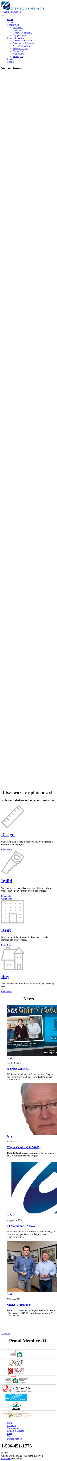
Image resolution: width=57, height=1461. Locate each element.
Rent (6, 930)
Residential (6, 896)
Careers (17, 12)
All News (5, 1333)
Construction (13, 1428)
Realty (10, 1433)
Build (6, 881)
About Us (11, 1425)
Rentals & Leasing (15, 1431)
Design (8, 834)
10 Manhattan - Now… (21, 1225)
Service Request (14, 1438)
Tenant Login (7, 12)
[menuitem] (10, 19)
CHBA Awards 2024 (19, 1304)
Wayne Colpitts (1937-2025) (23, 1147)
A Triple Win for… (18, 1068)
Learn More (6, 849)
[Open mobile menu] (2, 15)
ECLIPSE (6, 1458)
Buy (5, 976)
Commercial (6, 898)
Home (10, 1423)
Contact (10, 1436)
